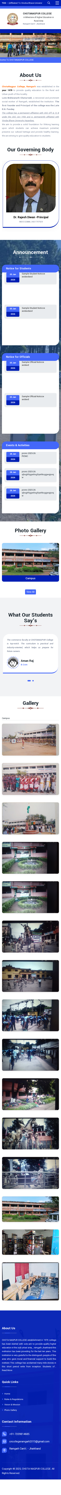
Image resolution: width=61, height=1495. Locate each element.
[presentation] (26, 53)
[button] (28, 681)
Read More (7, 1370)
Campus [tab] (7, 718)
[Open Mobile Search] (48, 3)
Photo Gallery (10, 1410)
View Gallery (31, 562)
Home (7, 1394)
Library (30, 578)
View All (30, 592)
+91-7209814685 (19, 1434)
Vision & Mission (12, 1404)
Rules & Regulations (13, 1399)
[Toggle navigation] (57, 3)
